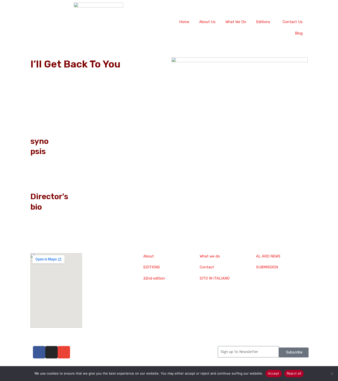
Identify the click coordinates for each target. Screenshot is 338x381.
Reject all (294, 373)
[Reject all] (331, 373)
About (148, 256)
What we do (210, 256)
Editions (263, 22)
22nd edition (154, 278)
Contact (207, 267)
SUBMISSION (267, 267)
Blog (299, 33)
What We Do (235, 22)
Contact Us (293, 22)
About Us (207, 22)
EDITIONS (151, 267)
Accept (273, 373)
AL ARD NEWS (268, 256)
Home (184, 22)
